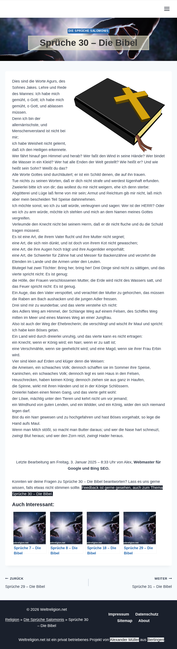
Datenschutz (146, 614)
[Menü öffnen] (167, 8)
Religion (12, 619)
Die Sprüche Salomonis (88, 30)
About (144, 621)
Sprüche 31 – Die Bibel (152, 583)
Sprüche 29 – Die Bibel (25, 583)
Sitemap (124, 621)
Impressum (118, 614)
